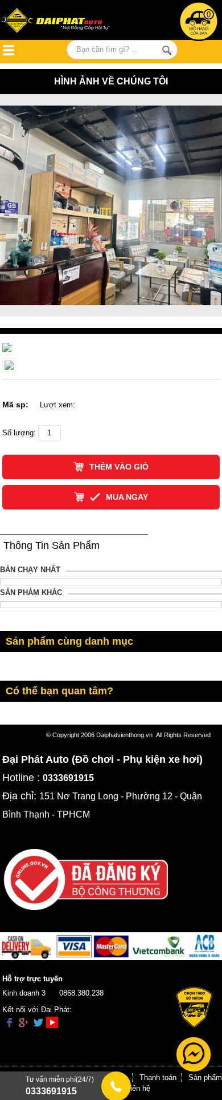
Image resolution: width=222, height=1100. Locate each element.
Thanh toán (157, 1077)
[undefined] (6, 347)
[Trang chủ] (64, 21)
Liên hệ (138, 1088)
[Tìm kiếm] (166, 50)
